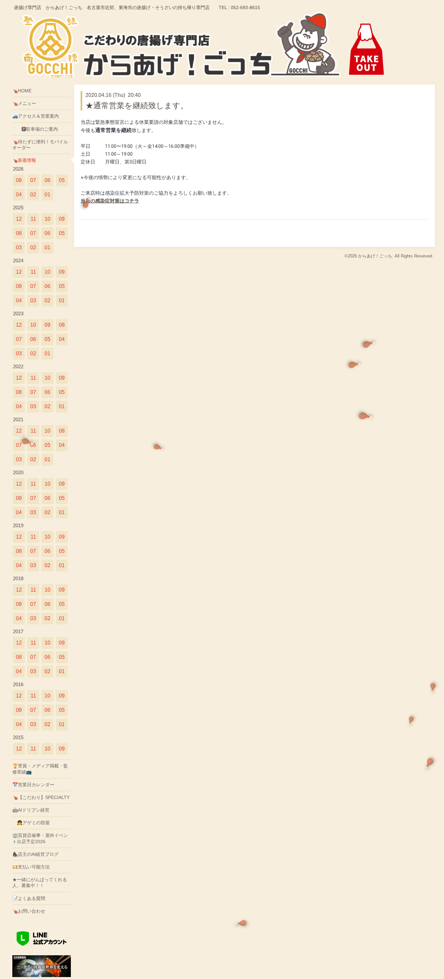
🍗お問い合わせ (28, 911)
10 (47, 219)
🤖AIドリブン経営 (30, 810)
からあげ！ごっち (375, 256)
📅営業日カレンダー (33, 784)
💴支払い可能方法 (31, 866)
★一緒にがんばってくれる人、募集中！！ (39, 882)
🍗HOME (22, 90)
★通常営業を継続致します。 (136, 105)
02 (33, 194)
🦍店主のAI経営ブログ (35, 854)
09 (62, 219)
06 (47, 180)
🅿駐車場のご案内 (35, 129)
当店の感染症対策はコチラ (110, 201)
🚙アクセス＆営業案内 (35, 116)
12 (19, 219)
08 (19, 180)
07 (33, 180)
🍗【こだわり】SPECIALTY (41, 797)
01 (47, 194)
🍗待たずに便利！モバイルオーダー (40, 144)
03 (19, 247)
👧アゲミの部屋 (31, 822)
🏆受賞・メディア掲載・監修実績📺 (40, 768)
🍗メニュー (24, 103)
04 (19, 194)
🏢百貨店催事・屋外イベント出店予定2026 (40, 838)
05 (62, 180)
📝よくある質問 (28, 898)
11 (33, 219)
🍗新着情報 (24, 160)
